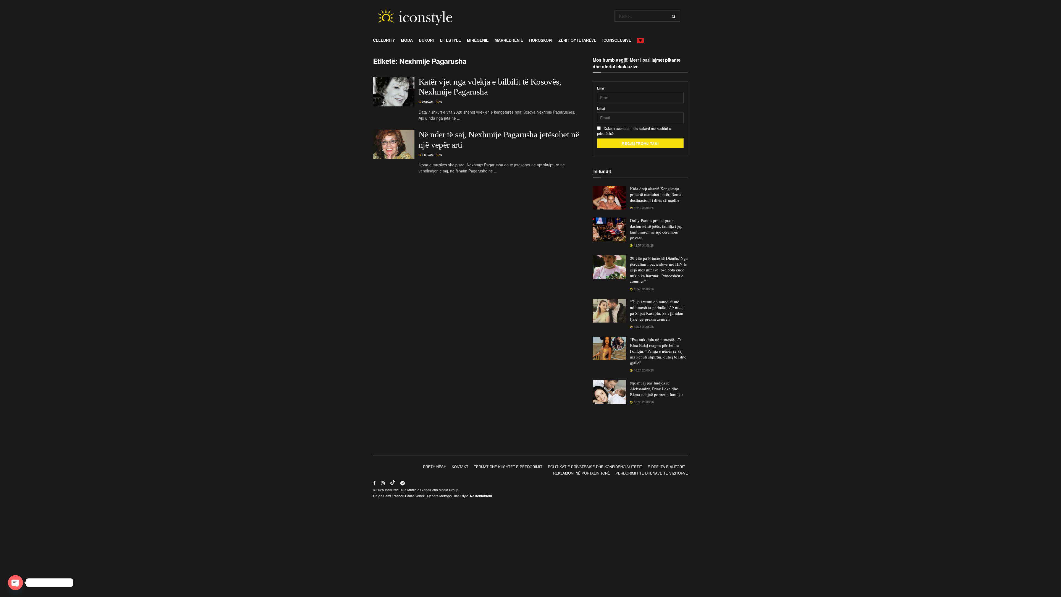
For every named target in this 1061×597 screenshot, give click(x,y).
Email (601, 108)
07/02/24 (427, 102)
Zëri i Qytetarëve (577, 40)
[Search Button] (674, 16)
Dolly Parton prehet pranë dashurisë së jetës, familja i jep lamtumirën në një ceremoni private (656, 229)
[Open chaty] (15, 582)
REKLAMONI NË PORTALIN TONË (581, 473)
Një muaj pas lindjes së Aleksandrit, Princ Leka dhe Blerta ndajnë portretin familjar (656, 388)
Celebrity (384, 40)
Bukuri (426, 40)
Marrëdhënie (509, 40)
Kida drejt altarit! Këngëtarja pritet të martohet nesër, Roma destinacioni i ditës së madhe (655, 194)
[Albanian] (642, 40)
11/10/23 (427, 155)
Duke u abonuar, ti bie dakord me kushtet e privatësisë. (634, 131)
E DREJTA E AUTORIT (666, 466)
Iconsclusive (616, 40)
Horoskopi (540, 40)
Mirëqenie (478, 40)
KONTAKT (460, 466)
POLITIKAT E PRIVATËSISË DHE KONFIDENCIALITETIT (595, 466)
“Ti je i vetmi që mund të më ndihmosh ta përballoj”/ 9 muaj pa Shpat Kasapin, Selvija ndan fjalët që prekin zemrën (657, 310)
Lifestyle (450, 40)
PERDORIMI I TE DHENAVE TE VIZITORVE (652, 473)
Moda (407, 40)
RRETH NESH (434, 466)
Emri (600, 88)
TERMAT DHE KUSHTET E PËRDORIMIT (508, 466)
